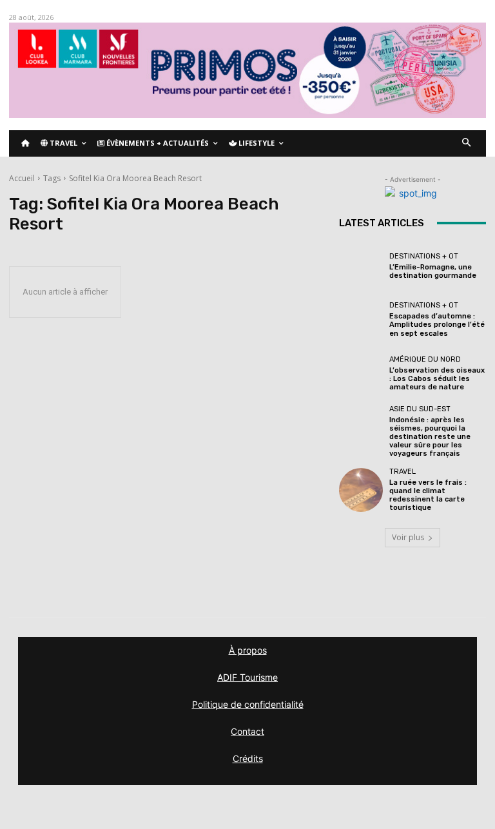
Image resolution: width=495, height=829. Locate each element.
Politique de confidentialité (248, 704)
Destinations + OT (423, 256)
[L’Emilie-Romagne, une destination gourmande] (361, 266)
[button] (467, 143)
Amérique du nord (425, 359)
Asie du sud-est (420, 409)
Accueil (22, 178)
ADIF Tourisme (247, 677)
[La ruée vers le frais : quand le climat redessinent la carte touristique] (361, 490)
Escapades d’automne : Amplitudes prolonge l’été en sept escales (437, 324)
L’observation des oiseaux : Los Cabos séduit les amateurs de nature (437, 378)
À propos (248, 650)
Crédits (248, 758)
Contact (247, 731)
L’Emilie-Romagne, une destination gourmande (432, 271)
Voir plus (408, 537)
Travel (402, 471)
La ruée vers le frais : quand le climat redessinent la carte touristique (428, 495)
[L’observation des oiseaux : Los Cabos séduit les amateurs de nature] (361, 373)
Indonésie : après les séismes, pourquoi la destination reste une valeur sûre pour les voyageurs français (430, 437)
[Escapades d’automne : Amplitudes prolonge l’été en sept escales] (361, 320)
